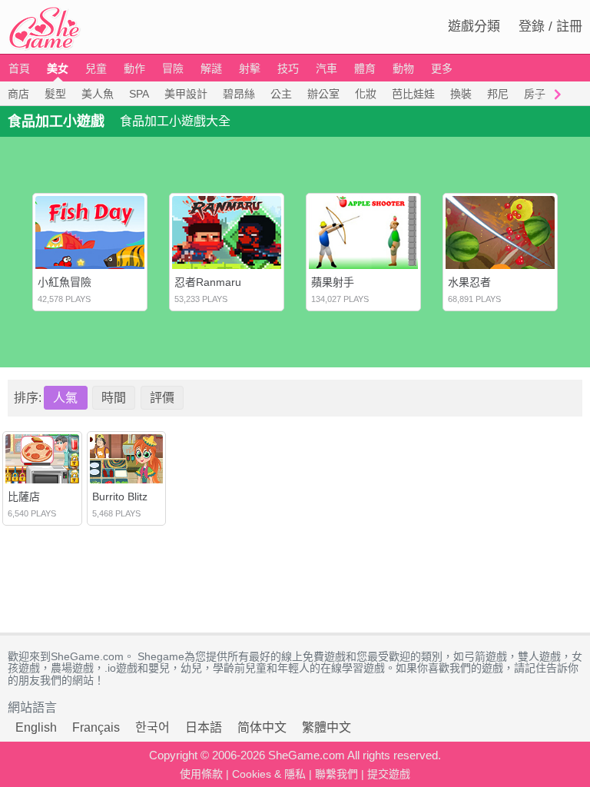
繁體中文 (326, 727)
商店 (18, 94)
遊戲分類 (474, 26)
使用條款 (201, 774)
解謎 (211, 68)
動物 (403, 68)
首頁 (19, 68)
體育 (365, 68)
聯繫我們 (336, 774)
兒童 (96, 68)
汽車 (326, 68)
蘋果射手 (332, 282)
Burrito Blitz (120, 496)
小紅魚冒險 (64, 282)
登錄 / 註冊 (550, 26)
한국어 (152, 727)
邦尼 (498, 94)
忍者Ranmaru (207, 282)
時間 (113, 397)
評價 (162, 397)
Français (96, 727)
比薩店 (24, 496)
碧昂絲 (239, 94)
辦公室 (323, 94)
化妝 (365, 94)
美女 (57, 68)
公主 (281, 94)
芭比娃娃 (413, 94)
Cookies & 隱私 (269, 774)
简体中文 (262, 727)
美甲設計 (185, 94)
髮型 (55, 94)
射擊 (249, 68)
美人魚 (97, 94)
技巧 (288, 68)
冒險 (173, 68)
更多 (441, 68)
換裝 (461, 94)
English (36, 727)
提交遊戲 (388, 774)
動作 (134, 68)
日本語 (203, 727)
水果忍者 (469, 282)
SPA (139, 94)
